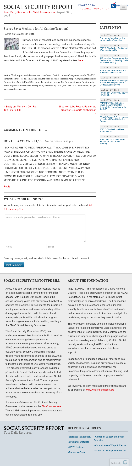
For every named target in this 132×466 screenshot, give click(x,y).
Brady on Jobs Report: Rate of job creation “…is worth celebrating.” (77, 110)
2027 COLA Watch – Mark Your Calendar (112, 130)
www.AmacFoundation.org (100, 389)
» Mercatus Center (77, 452)
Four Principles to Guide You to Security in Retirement (113, 71)
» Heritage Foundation (79, 436)
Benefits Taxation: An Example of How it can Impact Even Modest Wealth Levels (114, 82)
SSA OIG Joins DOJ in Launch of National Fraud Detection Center (114, 119)
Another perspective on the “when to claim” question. (112, 39)
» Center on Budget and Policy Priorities (109, 438)
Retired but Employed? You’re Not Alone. (114, 94)
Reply (7, 186)
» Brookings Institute (78, 442)
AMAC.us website (51, 406)
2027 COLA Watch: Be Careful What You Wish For (114, 49)
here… (81, 60)
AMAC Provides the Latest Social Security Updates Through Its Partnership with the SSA (113, 106)
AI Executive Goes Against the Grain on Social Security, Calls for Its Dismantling (114, 60)
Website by (116, 463)
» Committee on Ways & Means (110, 445)
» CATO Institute (76, 447)
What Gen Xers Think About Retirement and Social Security (112, 141)
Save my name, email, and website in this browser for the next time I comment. (47, 258)
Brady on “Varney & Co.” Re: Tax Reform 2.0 (20, 108)
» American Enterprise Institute (110, 450)
